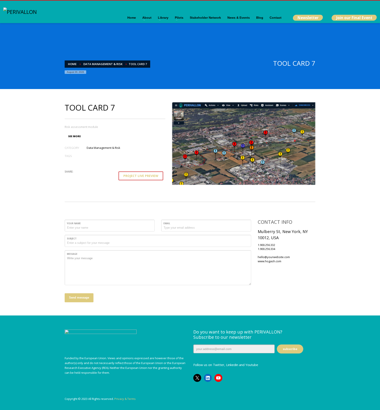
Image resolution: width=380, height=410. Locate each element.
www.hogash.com (269, 261)
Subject (72, 238)
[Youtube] (367, 6)
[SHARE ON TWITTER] (68, 177)
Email (166, 223)
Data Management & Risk (103, 148)
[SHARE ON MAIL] (98, 177)
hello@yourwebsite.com (274, 257)
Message (72, 253)
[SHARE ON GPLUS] (83, 177)
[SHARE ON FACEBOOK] (75, 177)
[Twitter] (353, 6)
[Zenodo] (373, 6)
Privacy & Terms (125, 399)
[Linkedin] (360, 6)
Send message (79, 297)
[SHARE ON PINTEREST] (91, 177)
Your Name (74, 223)
